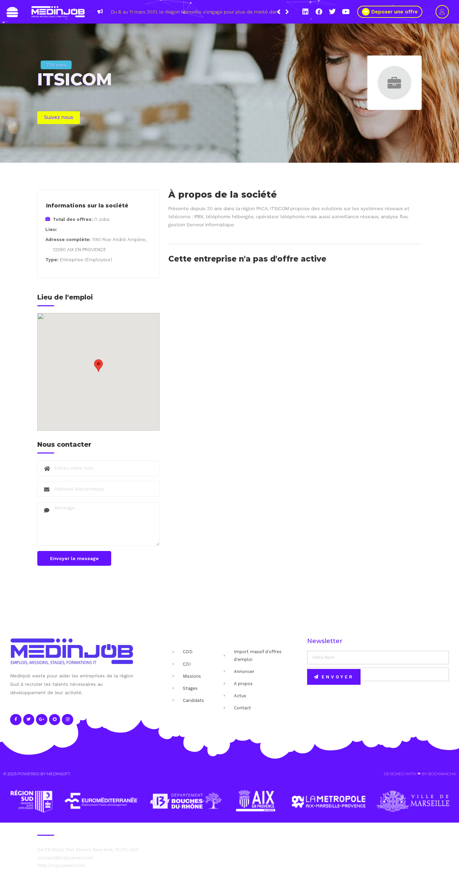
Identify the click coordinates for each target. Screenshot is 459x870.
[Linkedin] (305, 11)
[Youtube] (345, 11)
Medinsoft (58, 773)
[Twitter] (332, 11)
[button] (287, 11)
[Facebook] (319, 11)
